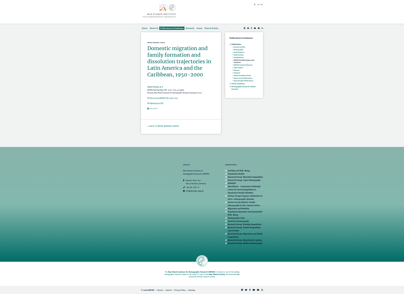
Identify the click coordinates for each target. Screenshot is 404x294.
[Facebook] (251, 28)
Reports (236, 70)
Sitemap (191, 290)
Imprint (169, 290)
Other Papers (238, 68)
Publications (236, 44)
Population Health (236, 174)
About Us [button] (154, 28)
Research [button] (190, 28)
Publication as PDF (156, 103)
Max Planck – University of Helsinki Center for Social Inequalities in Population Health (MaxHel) (244, 189)
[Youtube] (255, 28)
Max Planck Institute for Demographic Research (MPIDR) (191, 272)
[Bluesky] (248, 28)
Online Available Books (242, 75)
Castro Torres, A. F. (155, 87)
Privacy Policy (180, 290)
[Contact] (257, 290)
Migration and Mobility (238, 208)
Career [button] (199, 28)
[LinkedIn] (244, 28)
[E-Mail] (258, 28)
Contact (160, 290)
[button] (254, 4)
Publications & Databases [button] (172, 28)
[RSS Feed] (262, 28)
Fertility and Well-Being (239, 171)
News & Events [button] (211, 28)
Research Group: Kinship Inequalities (244, 224)
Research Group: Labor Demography (244, 180)
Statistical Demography (238, 221)
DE (262, 4)
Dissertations (239, 55)
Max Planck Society (217, 274)
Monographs (238, 50)
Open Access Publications (243, 78)
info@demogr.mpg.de (195, 191)
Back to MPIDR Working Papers (164, 126)
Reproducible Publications (243, 81)
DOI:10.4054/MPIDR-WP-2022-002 (163, 98)
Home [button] (145, 28)
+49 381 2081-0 (192, 187)
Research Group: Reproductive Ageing (245, 240)
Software (237, 73)
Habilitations (239, 57)
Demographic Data (236, 218)
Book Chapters (239, 52)
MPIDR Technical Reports (243, 65)
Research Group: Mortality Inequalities (245, 177)
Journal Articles (239, 47)
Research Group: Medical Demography (245, 243)
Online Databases (238, 84)
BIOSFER (232, 183)
